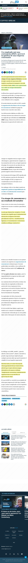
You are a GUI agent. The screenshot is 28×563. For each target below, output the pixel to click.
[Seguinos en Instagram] (6, 554)
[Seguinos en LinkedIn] (14, 554)
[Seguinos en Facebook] (10, 554)
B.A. (27, 519)
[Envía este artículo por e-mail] (14, 72)
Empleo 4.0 (7, 535)
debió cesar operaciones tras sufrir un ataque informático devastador (13, 88)
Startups (20, 535)
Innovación (14, 535)
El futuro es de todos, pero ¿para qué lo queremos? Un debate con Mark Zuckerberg (11, 514)
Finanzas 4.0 (20, 531)
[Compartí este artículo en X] (5, 72)
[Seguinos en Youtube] (21, 554)
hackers (4, 400)
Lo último (7, 531)
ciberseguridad (6, 398)
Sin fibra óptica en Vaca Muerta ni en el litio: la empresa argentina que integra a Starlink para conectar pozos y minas (18, 443)
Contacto (14, 537)
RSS (14, 542)
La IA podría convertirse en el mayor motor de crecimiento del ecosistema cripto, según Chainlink (18, 437)
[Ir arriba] (26, 557)
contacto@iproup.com (6, 548)
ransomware (16, 398)
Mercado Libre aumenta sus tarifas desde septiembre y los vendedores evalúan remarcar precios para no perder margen (18, 449)
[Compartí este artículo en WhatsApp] (7, 72)
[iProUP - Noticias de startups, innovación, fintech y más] (14, 2)
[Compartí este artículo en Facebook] (2, 72)
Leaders (7, 537)
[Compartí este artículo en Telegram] (12, 72)
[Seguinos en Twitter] (18, 554)
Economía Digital (14, 532)
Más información (8, 16)
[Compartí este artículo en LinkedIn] (9, 72)
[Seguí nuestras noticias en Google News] (26, 72)
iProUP (4, 67)
